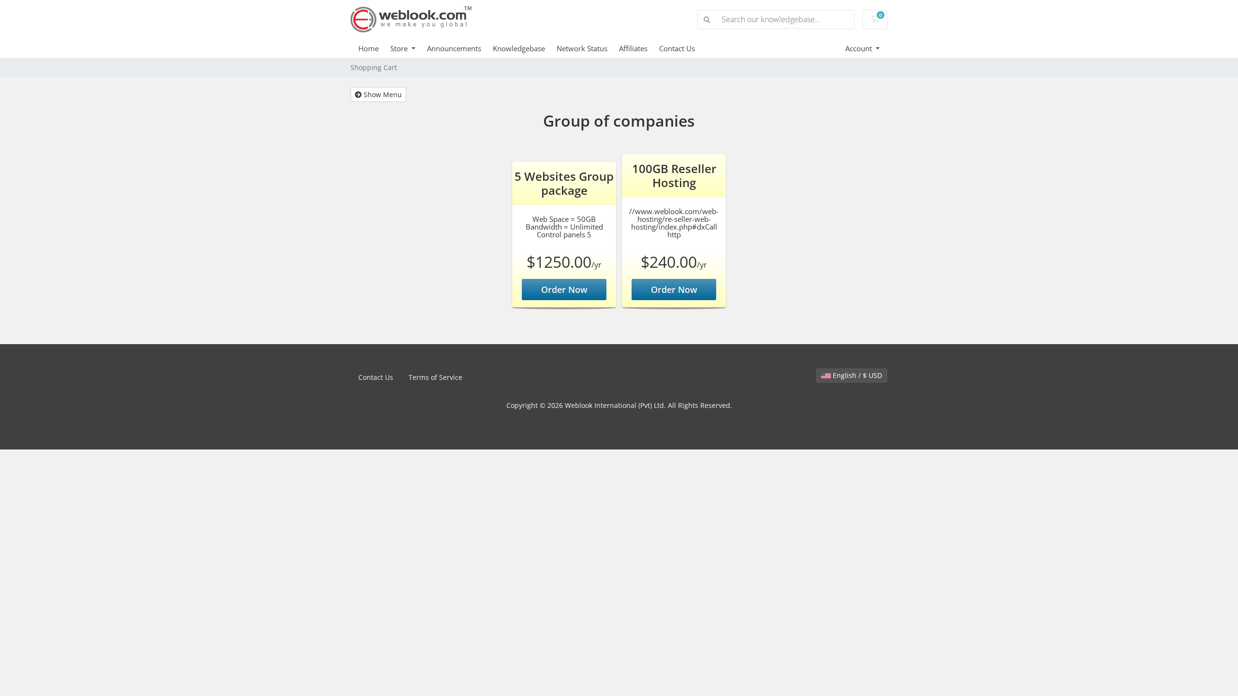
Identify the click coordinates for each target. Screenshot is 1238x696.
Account (859, 48)
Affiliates (633, 48)
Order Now (564, 289)
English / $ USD (856, 375)
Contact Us (677, 48)
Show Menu (382, 94)
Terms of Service (435, 377)
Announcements (454, 48)
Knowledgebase (519, 48)
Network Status (582, 48)
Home (368, 48)
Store (400, 48)
